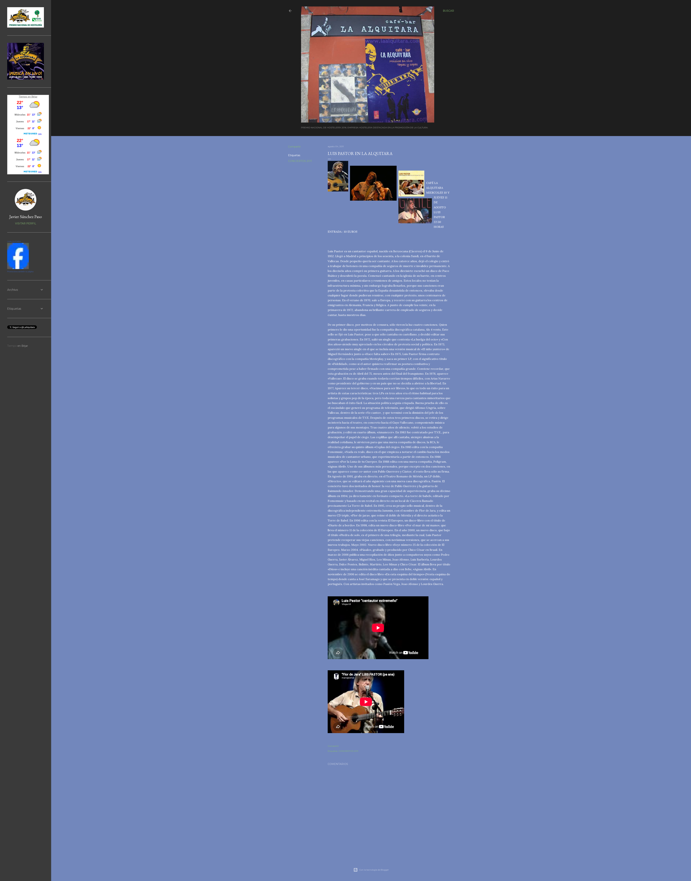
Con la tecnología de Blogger (374, 869)
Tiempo (23, 96)
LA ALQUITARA (14, 241)
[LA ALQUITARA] (18, 268)
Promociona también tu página (20, 271)
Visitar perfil (25, 223)
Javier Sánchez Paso (25, 216)
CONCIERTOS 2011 (300, 161)
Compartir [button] (294, 146)
